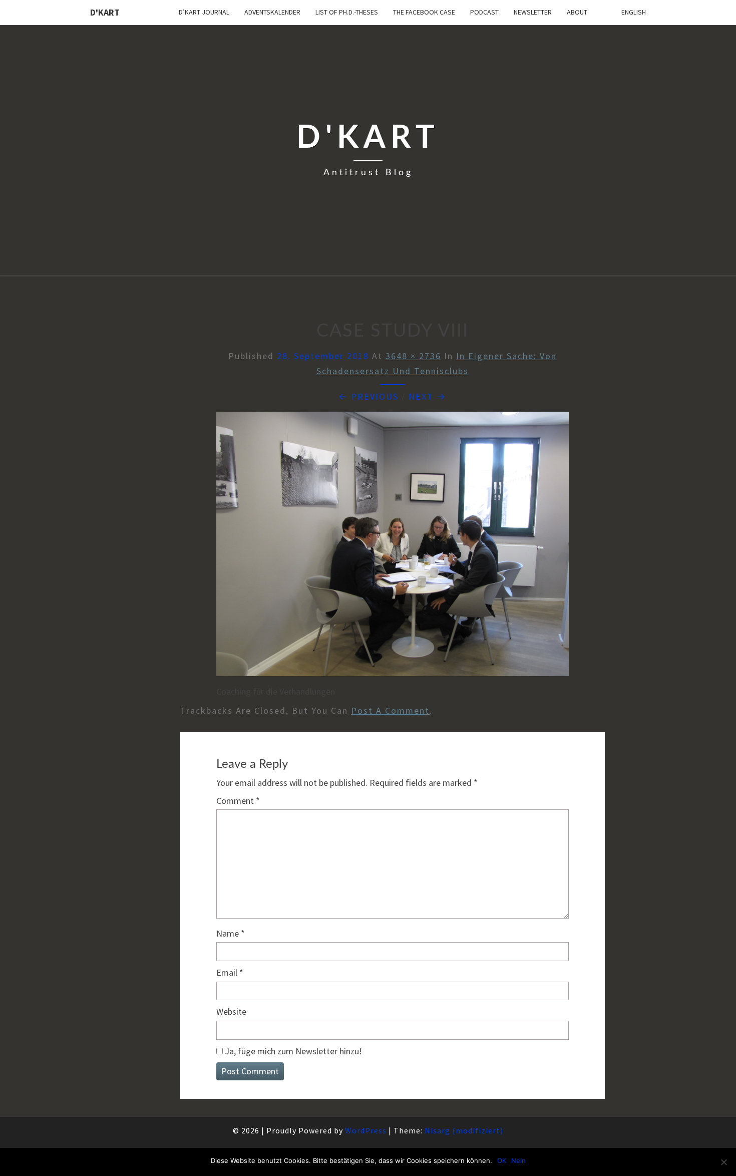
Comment (238, 800)
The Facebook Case (424, 12)
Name (230, 933)
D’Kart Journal (204, 12)
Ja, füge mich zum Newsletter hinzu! (292, 1051)
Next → (427, 396)
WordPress (366, 1130)
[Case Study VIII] (392, 547)
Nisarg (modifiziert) (464, 1130)
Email (229, 972)
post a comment (390, 710)
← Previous (368, 396)
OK (501, 1160)
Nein (518, 1160)
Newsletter (533, 12)
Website (231, 1011)
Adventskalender (272, 12)
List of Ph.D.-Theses (346, 12)
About (577, 12)
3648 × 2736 (413, 356)
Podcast (484, 12)
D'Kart (105, 12)
